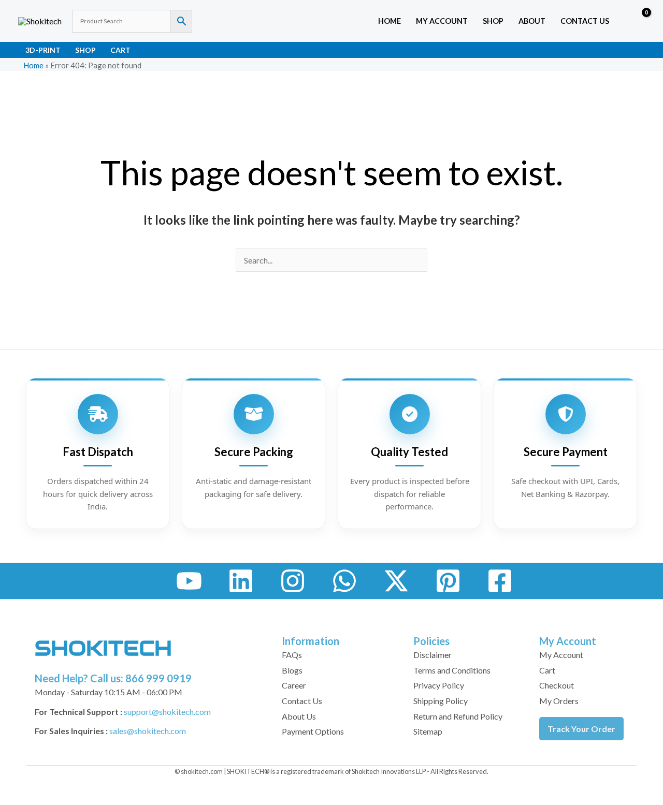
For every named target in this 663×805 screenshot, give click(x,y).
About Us (299, 716)
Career (294, 685)
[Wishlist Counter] (619, 21)
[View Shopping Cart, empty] (639, 21)
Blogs (292, 670)
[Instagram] (293, 581)
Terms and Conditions (452, 670)
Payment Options (313, 731)
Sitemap (427, 731)
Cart (120, 50)
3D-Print (43, 50)
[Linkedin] (241, 581)
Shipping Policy (440, 701)
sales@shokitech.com (147, 731)
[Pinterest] (448, 581)
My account (442, 21)
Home (389, 21)
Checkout (556, 685)
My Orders (559, 701)
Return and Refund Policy (457, 716)
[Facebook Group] (500, 581)
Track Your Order (581, 729)
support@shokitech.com (167, 711)
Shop (493, 21)
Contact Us (584, 21)
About (531, 21)
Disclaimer (432, 655)
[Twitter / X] (396, 581)
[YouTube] (189, 581)
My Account (561, 655)
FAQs (292, 655)
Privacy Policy (438, 685)
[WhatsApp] (344, 581)
